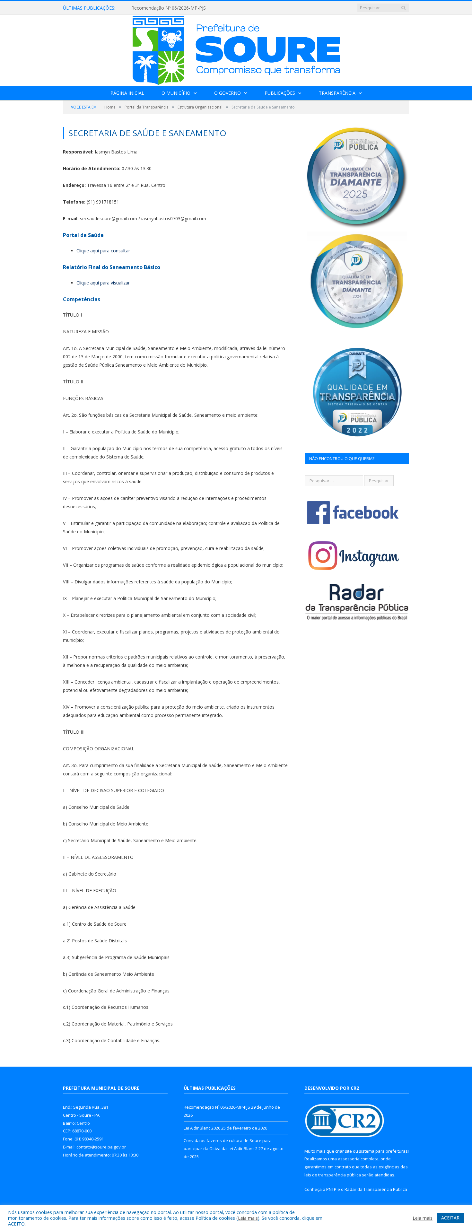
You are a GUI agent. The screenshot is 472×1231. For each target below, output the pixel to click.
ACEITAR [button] (450, 1218)
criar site (343, 1151)
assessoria (349, 1159)
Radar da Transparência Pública (376, 1189)
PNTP (331, 1189)
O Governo (227, 93)
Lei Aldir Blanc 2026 (151, 8)
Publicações (280, 93)
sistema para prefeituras (383, 1151)
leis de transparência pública (332, 1175)
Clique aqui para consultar (103, 251)
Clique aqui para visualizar (103, 283)
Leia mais (248, 1218)
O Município (176, 93)
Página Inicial (127, 93)
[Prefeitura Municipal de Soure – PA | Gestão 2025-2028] (236, 49)
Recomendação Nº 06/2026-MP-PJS (217, 1107)
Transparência (337, 93)
